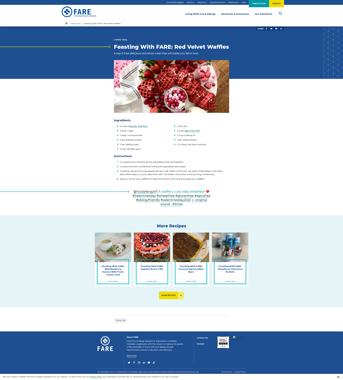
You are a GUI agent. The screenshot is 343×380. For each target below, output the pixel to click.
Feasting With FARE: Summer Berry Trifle (152, 267)
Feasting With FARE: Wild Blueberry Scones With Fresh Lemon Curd (113, 270)
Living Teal (120, 320)
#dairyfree (202, 196)
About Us (190, 2)
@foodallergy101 (146, 191)
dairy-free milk (192, 130)
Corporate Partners (217, 2)
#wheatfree (166, 196)
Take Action (259, 4)
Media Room (233, 2)
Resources (201, 2)
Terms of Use (226, 372)
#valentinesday (144, 196)
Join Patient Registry (175, 2)
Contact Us (202, 338)
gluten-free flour (139, 126)
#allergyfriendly (148, 200)
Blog (244, 2)
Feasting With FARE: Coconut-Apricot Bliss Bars (191, 269)
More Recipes (168, 295)
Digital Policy (240, 372)
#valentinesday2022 (176, 200)
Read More (132, 356)
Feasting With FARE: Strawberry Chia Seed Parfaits (230, 269)
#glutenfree (184, 196)
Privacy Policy (96, 377)
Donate (276, 4)
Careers (200, 344)
